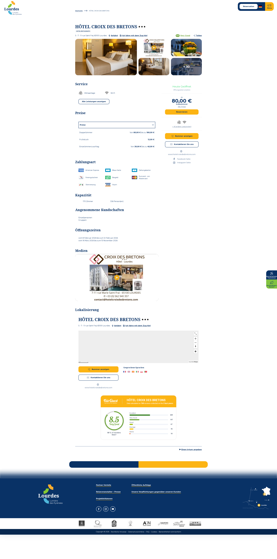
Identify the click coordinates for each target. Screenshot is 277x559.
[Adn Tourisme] (147, 523)
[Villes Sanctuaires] (179, 523)
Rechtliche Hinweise (118, 532)
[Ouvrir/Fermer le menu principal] (269, 6)
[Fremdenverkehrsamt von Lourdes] (13, 8)
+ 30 (186, 66)
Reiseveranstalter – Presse (108, 492)
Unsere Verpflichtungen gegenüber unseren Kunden (156, 492)
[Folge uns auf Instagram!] (105, 509)
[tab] (115, 125)
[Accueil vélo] (114, 523)
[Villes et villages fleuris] (195, 523)
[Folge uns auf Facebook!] (98, 509)
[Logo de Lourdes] (50, 494)
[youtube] (116, 277)
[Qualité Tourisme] (98, 523)
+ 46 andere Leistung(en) (181, 127)
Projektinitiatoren (104, 499)
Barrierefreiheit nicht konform (170, 532)
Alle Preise (182, 107)
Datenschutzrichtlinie (136, 532)
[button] (260, 6)
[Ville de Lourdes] (163, 523)
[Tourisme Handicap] (82, 523)
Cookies (154, 532)
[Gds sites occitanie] (130, 523)
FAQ (147, 532)
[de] (260, 6)
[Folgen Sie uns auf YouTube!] (112, 509)
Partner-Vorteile (103, 485)
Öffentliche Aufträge (141, 485)
